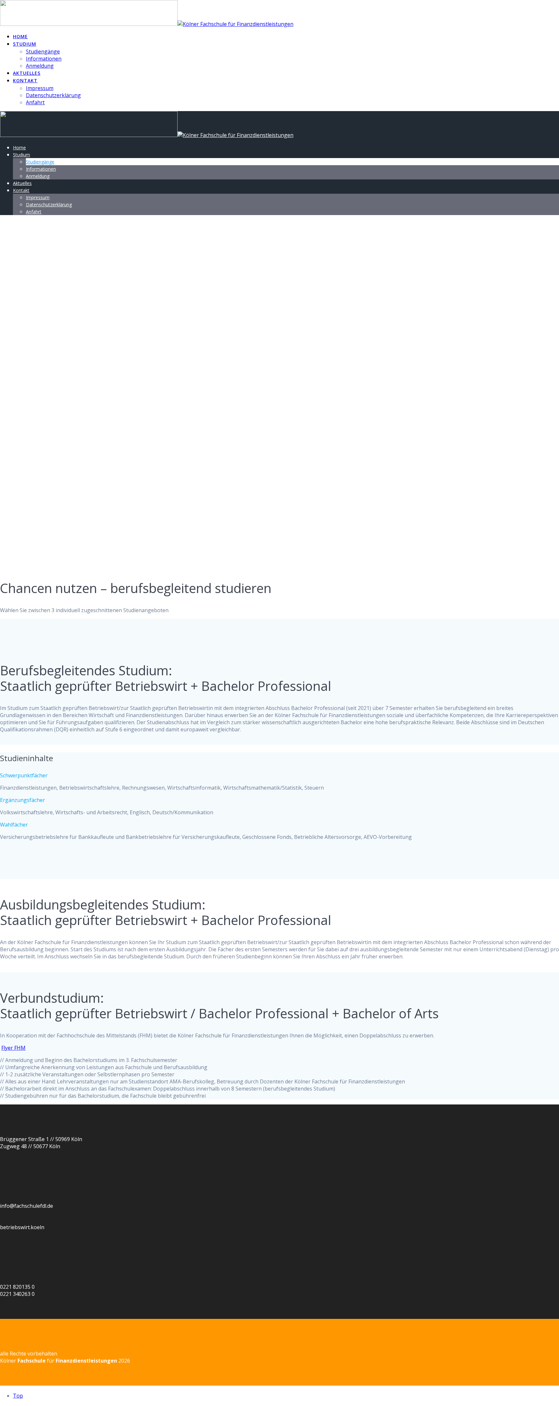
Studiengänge (43, 51)
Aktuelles (26, 73)
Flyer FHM (13, 1047)
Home (20, 36)
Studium (24, 44)
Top (18, 1395)
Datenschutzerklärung (53, 95)
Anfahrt (35, 102)
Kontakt (25, 80)
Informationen (43, 58)
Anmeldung (40, 65)
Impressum (39, 88)
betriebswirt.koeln (22, 1227)
